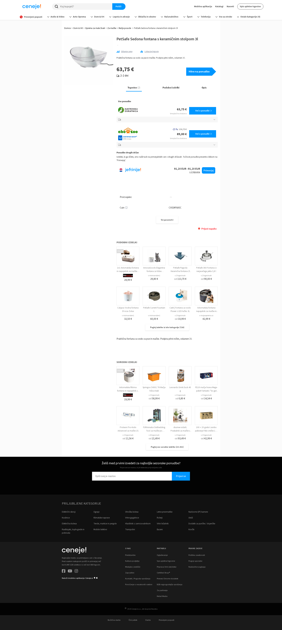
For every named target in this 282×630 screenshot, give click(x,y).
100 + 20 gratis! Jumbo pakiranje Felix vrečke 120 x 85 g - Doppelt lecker (206, 431)
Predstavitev (130, 555)
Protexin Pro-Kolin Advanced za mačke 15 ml (128, 431)
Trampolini (130, 529)
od (180, 279)
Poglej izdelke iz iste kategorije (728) (167, 327)
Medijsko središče (132, 566)
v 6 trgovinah (154, 435)
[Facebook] (63, 571)
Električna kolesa (69, 523)
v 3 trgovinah (206, 395)
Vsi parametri (167, 219)
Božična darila (114, 620)
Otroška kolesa (131, 511)
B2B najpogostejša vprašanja (169, 584)
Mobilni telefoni (100, 529)
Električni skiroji (69, 511)
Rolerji (160, 517)
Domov (67, 28)
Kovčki (191, 529)
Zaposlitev (129, 572)
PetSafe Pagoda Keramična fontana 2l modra (180, 271)
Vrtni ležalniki (163, 523)
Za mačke (111, 28)
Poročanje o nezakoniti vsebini (138, 584)
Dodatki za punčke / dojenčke (201, 523)
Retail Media (162, 596)
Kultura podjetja (132, 561)
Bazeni (160, 529)
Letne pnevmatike (164, 511)
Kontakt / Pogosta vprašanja (137, 578)
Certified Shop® (163, 572)
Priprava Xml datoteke (166, 566)
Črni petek (133, 620)
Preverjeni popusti (166, 620)
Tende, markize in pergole (105, 523)
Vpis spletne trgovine (250, 6)
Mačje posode (125, 28)
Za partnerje (162, 590)
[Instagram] (76, 571)
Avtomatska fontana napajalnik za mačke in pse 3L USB (206, 311)
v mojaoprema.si (206, 315)
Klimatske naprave (102, 517)
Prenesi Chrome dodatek (167, 578)
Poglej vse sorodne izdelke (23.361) (167, 447)
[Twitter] (70, 571)
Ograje (96, 511)
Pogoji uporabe (195, 561)
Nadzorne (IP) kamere (198, 511)
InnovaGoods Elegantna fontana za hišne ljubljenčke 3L (154, 271)
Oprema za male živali (95, 28)
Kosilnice (66, 517)
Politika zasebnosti (196, 555)
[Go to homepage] (32, 6)
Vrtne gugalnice (132, 517)
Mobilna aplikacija (203, 6)
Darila (148, 620)
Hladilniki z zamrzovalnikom (138, 523)
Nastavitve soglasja (196, 566)
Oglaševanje (162, 555)
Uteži (190, 517)
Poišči (118, 6)
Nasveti (230, 6)
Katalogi (219, 6)
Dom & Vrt (78, 28)
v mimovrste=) (154, 275)
